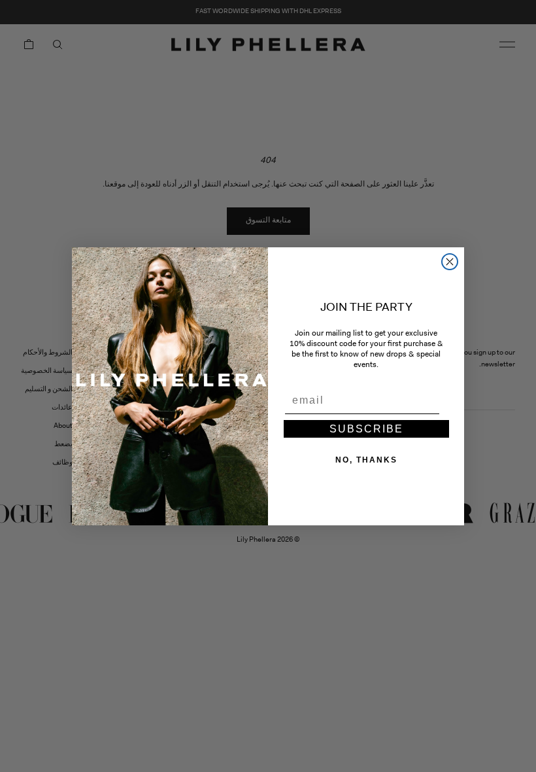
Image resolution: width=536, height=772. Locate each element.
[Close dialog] (450, 262)
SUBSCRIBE (366, 428)
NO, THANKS (366, 460)
